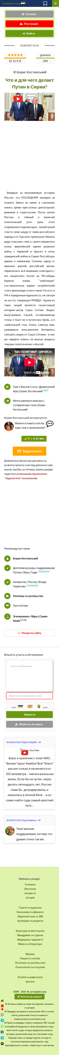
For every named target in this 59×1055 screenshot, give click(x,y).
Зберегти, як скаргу (31, 724)
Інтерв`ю (30, 893)
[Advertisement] (29, 161)
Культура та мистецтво (30, 930)
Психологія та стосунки (30, 967)
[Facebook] (2, 1032)
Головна (30, 14)
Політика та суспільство (28, 595)
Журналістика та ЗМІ (30, 916)
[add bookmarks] (2, 1007)
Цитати (30, 981)
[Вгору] (2, 1044)
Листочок (30, 888)
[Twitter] (2, 1038)
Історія (30, 897)
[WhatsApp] (2, 1026)
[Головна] (2, 1001)
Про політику (20, 605)
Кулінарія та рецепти (30, 920)
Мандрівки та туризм (30, 935)
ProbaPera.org (11, 3)
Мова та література (30, 943)
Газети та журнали (30, 907)
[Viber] (2, 1015)
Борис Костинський (25, 558)
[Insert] (20, 706)
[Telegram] (2, 1020)
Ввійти (30, 33)
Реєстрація (31, 23)
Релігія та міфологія (30, 977)
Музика (30, 953)
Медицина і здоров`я (30, 939)
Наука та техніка (30, 958)
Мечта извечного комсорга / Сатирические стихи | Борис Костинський (29, 405)
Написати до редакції (31, 996)
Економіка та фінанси (30, 911)
